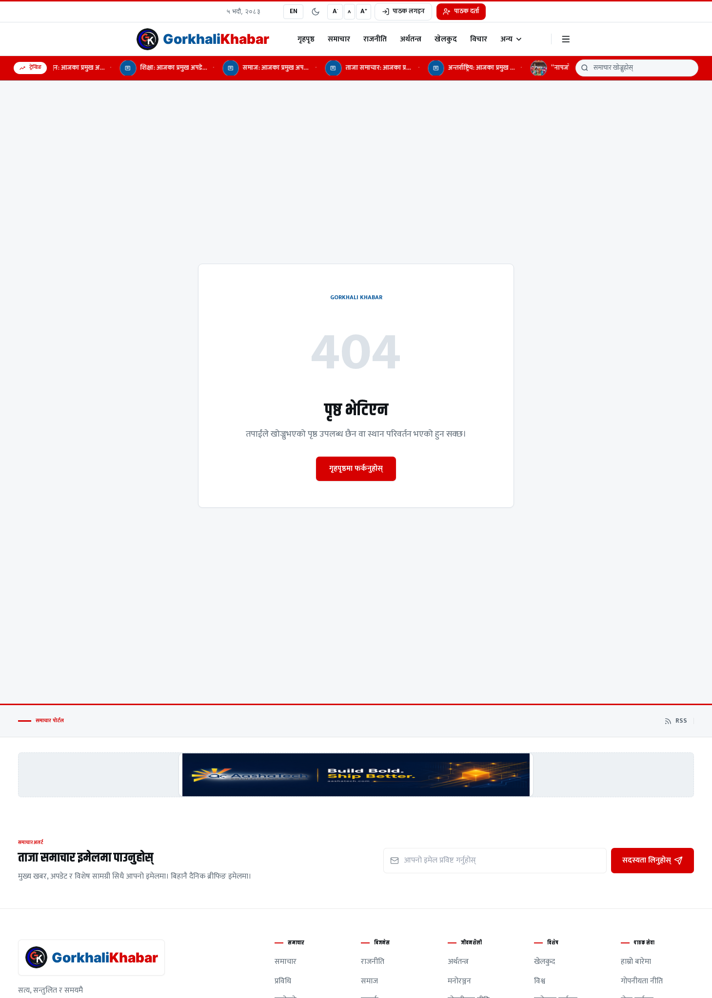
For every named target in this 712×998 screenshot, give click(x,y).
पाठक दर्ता (466, 11)
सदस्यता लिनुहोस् (646, 860)
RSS (681, 721)
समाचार (339, 39)
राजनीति (375, 39)
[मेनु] (566, 39)
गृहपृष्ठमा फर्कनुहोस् (356, 468)
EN (293, 11)
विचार (478, 39)
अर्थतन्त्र (410, 39)
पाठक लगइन (409, 11)
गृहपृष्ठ (306, 39)
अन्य (506, 39)
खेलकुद (446, 39)
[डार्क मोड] (315, 11)
